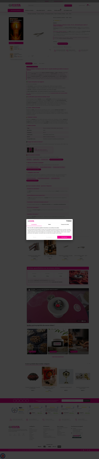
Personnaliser (49, 237)
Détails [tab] (49, 224)
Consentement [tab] (34, 224)
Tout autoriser (64, 237)
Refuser (34, 237)
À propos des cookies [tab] (65, 224)
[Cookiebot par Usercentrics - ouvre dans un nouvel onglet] (67, 221)
